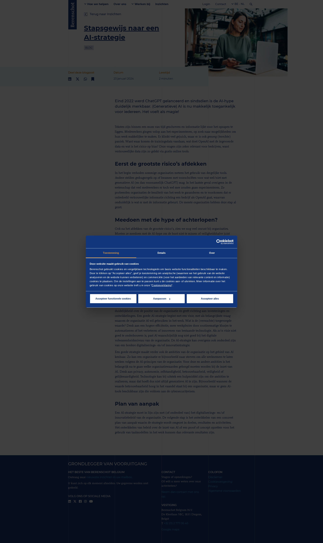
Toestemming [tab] (111, 252)
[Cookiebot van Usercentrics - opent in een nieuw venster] (219, 241)
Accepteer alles (210, 298)
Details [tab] (161, 252)
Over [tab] (212, 252)
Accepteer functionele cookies (113, 298)
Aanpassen (159, 298)
